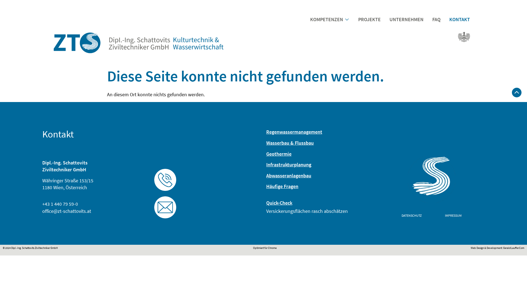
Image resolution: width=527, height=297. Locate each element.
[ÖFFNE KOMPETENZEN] (346, 19)
